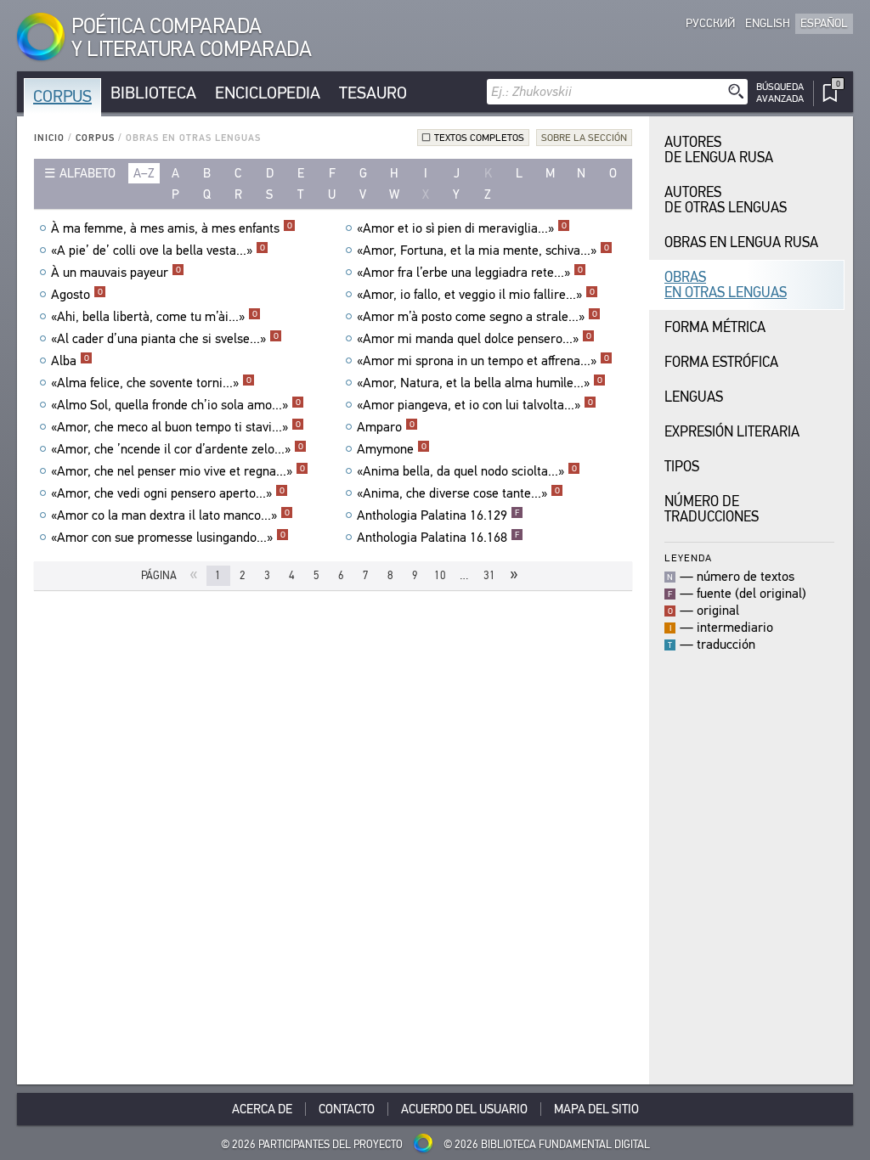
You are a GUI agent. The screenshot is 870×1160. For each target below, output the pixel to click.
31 (489, 575)
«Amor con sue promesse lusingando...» (168, 537)
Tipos (681, 467)
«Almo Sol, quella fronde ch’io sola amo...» (176, 405)
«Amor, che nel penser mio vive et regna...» (178, 471)
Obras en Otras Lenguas (725, 284)
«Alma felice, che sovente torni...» (151, 383)
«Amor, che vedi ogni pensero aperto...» (168, 493)
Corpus (62, 96)
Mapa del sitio (596, 1109)
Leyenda (688, 557)
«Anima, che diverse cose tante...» (458, 493)
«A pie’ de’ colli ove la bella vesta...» (158, 250)
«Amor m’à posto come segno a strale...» (477, 316)
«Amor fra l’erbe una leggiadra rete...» (470, 272)
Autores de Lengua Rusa (718, 149)
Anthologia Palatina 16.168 (438, 537)
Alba (70, 361)
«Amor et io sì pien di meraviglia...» (462, 228)
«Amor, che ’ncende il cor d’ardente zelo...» (177, 449)
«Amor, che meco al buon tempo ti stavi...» (176, 427)
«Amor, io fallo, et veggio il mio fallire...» (476, 294)
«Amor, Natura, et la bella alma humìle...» (479, 383)
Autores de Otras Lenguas (725, 200)
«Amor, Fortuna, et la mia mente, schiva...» (483, 250)
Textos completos (479, 138)
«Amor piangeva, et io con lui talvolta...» (475, 405)
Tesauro (373, 93)
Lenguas (693, 397)
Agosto (77, 294)
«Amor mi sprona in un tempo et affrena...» (483, 361)
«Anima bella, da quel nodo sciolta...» (467, 471)
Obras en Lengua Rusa (741, 242)
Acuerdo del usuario (464, 1109)
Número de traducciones (711, 509)
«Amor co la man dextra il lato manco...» (170, 515)
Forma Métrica (714, 327)
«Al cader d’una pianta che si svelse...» (165, 338)
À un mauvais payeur (116, 272)
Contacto (347, 1109)
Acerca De (262, 1109)
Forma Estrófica (721, 362)
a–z (144, 173)
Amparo (386, 427)
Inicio (49, 138)
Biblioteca (153, 93)
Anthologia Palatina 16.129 (438, 515)
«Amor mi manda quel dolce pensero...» (474, 338)
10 (440, 575)
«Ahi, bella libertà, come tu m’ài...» (154, 316)
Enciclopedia (267, 93)
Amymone (392, 449)
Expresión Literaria (731, 432)
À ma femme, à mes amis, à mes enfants (171, 228)
